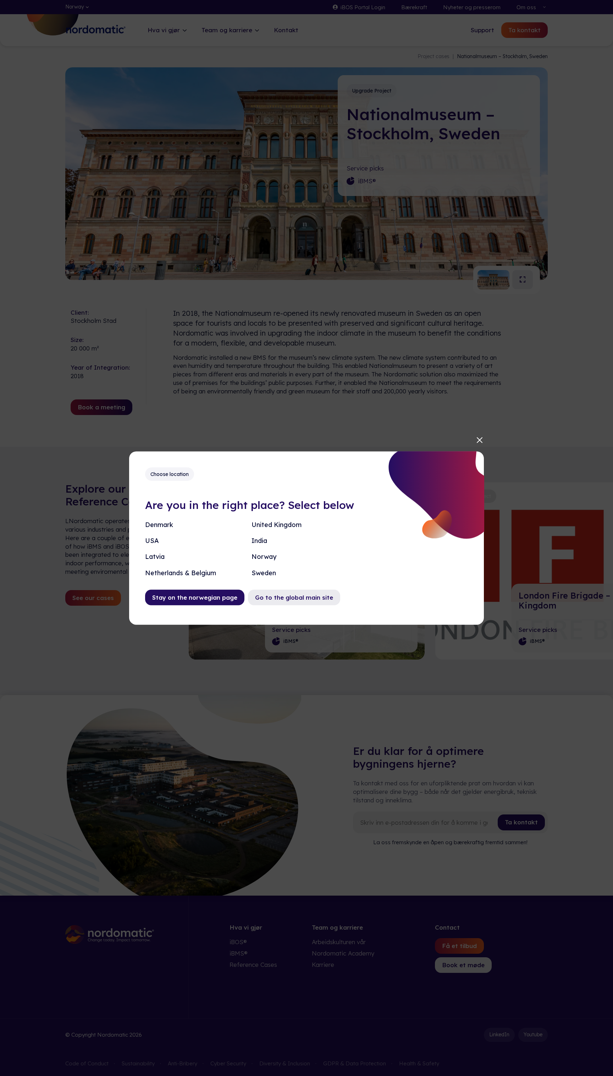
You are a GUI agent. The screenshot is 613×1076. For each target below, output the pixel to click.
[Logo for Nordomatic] (95, 34)
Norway (264, 557)
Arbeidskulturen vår (339, 942)
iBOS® (238, 942)
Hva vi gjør (164, 30)
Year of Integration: (100, 367)
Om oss (526, 7)
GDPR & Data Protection (354, 1063)
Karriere (323, 964)
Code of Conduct (87, 1063)
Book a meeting (101, 407)
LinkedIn (499, 1034)
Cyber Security (228, 1063)
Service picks (365, 168)
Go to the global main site (294, 597)
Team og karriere (226, 30)
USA (152, 541)
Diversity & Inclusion (284, 1063)
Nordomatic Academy (343, 953)
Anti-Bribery (182, 1063)
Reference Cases (253, 964)
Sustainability (138, 1063)
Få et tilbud (459, 945)
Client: (80, 312)
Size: (77, 339)
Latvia (155, 557)
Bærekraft (414, 7)
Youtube (533, 1034)
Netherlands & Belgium (180, 572)
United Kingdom (277, 525)
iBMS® (367, 181)
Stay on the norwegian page (194, 597)
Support (482, 30)
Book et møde (463, 965)
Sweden (264, 572)
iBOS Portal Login (363, 7)
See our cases (93, 597)
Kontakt (286, 30)
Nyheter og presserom (472, 7)
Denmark (159, 525)
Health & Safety (419, 1063)
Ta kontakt (524, 30)
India (259, 541)
